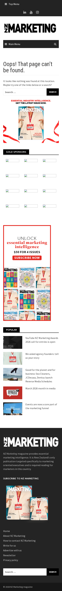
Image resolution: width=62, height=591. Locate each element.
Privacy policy (10, 560)
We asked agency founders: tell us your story (42, 355)
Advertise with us (12, 550)
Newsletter (9, 555)
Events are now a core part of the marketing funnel (41, 406)
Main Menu (14, 44)
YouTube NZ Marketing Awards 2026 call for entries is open (41, 339)
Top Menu (14, 4)
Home (6, 531)
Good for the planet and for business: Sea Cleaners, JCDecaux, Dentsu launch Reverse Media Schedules (40, 375)
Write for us (9, 545)
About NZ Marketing (14, 535)
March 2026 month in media (40, 388)
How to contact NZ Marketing (19, 540)
